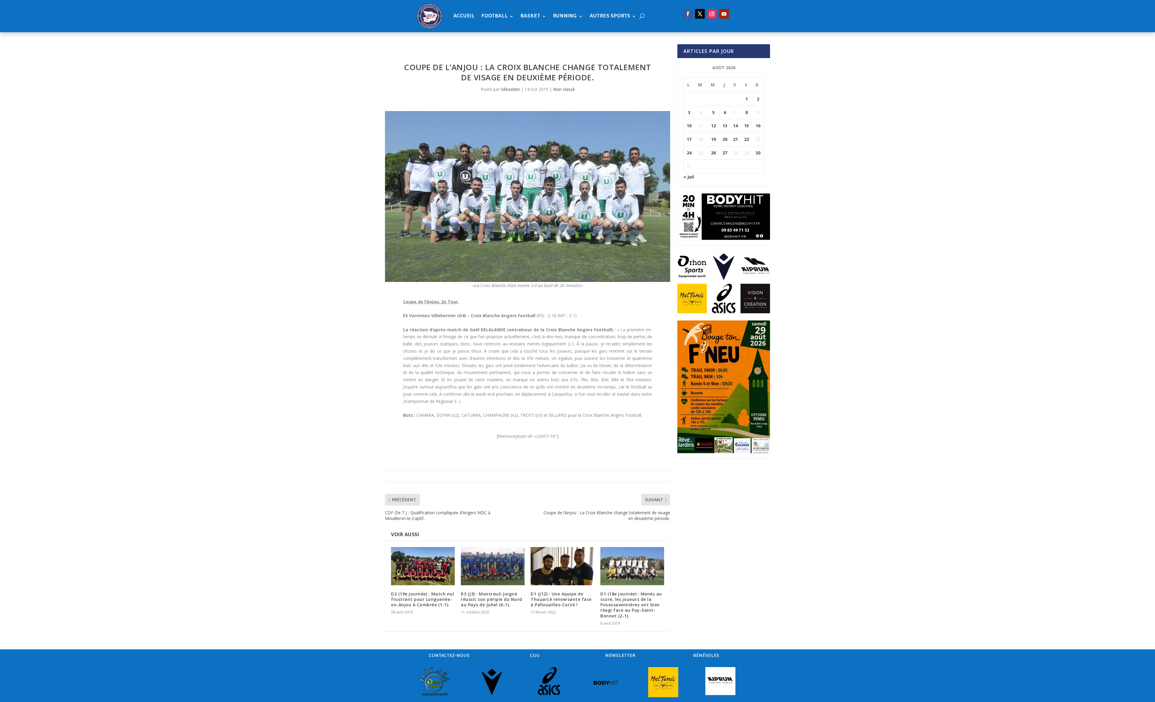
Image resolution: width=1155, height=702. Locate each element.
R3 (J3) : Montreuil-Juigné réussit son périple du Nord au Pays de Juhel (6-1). (491, 599)
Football (494, 16)
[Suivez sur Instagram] (712, 14)
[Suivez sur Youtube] (724, 14)
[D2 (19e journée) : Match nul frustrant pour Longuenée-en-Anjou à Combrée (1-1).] (423, 566)
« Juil (688, 177)
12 (713, 125)
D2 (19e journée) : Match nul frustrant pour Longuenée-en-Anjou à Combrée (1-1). (422, 599)
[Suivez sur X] (700, 14)
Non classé (564, 89)
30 (758, 153)
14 (735, 125)
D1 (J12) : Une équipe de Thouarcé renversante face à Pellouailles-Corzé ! (561, 599)
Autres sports (610, 16)
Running (565, 16)
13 (724, 125)
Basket (530, 16)
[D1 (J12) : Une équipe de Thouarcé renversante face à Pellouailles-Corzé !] (562, 566)
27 (724, 153)
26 (713, 153)
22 (746, 139)
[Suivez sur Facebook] (688, 14)
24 (689, 153)
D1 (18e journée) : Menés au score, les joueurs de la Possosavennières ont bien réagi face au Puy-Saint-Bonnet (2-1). (631, 605)
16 (758, 125)
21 (735, 139)
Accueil (464, 16)
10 (689, 125)
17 (689, 139)
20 (724, 139)
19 (713, 139)
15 (746, 125)
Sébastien (510, 89)
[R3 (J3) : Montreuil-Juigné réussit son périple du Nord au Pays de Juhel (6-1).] (493, 566)
